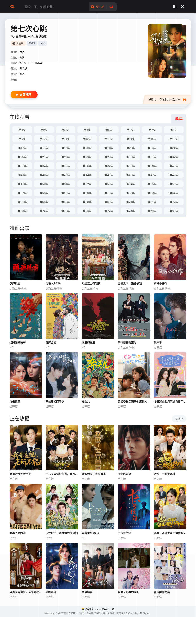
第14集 (130, 138)
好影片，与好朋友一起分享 (164, 99)
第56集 (173, 183)
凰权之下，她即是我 (130, 283)
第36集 (87, 165)
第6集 (130, 129)
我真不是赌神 (18, 532)
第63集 (152, 192)
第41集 (22, 174)
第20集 (87, 147)
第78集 (130, 211)
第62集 (130, 192)
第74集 (44, 211)
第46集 (130, 174)
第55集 (152, 183)
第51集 (65, 183)
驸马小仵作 (160, 283)
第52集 (87, 183)
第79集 (152, 211)
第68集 (87, 201)
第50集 (44, 183)
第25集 (22, 156)
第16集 (174, 138)
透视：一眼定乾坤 (164, 473)
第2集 (44, 129)
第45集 (109, 174)
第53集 (109, 183)
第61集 (109, 192)
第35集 (65, 165)
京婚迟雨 (15, 401)
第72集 (174, 201)
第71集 (152, 201)
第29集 (109, 156)
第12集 (87, 138)
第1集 (22, 129)
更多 (178, 418)
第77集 (109, 211)
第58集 (44, 192)
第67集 (65, 201)
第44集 (87, 174)
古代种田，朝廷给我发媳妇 (62, 532)
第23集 (152, 147)
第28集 (87, 156)
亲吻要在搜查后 (127, 342)
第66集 (44, 201)
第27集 (65, 156)
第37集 (109, 165)
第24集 (173, 147)
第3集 (65, 129)
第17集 (22, 147)
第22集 (130, 147)
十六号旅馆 (124, 532)
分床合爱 (51, 342)
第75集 (65, 211)
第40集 (173, 165)
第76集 (87, 211)
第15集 (152, 138)
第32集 (173, 156)
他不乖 (158, 342)
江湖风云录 (124, 473)
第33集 (22, 165)
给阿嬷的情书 (18, 342)
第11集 (66, 138)
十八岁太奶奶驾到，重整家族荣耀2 (62, 473)
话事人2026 (53, 283)
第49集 (22, 183)
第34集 (44, 165)
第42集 (44, 174)
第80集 (173, 211)
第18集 (44, 147)
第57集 (22, 192)
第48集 (173, 174)
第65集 (22, 201)
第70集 (130, 201)
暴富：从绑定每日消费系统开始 (170, 532)
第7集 (152, 129)
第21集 (109, 147)
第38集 (130, 165)
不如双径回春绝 (55, 401)
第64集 (173, 192)
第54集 (130, 183)
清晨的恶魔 (88, 342)
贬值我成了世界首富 (94, 473)
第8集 (173, 129)
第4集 (87, 129)
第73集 (22, 211)
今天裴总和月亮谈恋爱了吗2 (170, 401)
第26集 (44, 156)
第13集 (109, 138)
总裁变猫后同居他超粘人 (132, 401)
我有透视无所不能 (20, 473)
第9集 (22, 138)
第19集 (65, 147)
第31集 (152, 156)
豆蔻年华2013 (90, 532)
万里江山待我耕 (91, 283)
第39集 (152, 165)
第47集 (152, 174)
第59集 (65, 192)
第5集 (108, 129)
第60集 (87, 192)
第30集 (130, 156)
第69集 (109, 201)
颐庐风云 (15, 283)
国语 (22, 74)
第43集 (65, 174)
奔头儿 (86, 401)
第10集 (44, 138)
